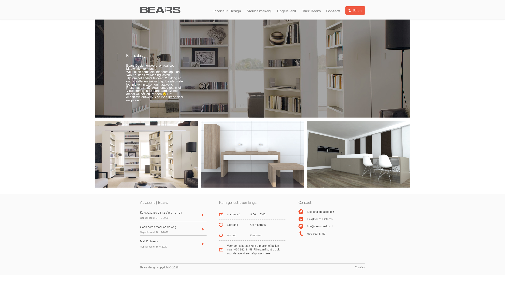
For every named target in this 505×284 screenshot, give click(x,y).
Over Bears (311, 11)
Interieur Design (227, 11)
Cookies (360, 267)
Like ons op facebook (320, 212)
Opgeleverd (286, 11)
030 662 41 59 (316, 233)
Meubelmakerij (259, 11)
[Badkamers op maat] (252, 154)
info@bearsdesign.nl (320, 226)
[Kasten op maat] (146, 154)
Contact (333, 11)
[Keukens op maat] (358, 154)
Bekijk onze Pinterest (320, 219)
